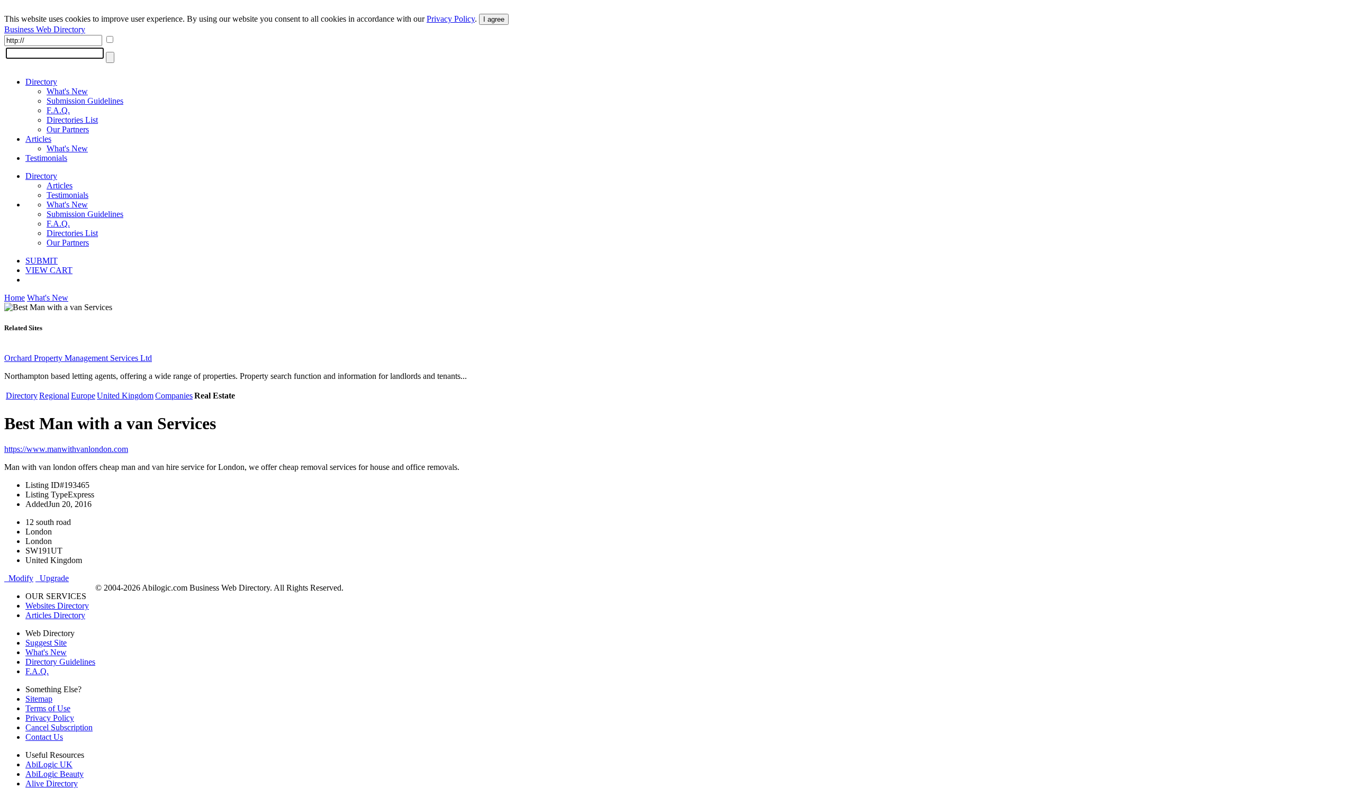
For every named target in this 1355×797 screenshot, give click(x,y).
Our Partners (68, 129)
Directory (41, 81)
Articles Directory (55, 615)
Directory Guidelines (60, 661)
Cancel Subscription (59, 727)
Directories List (72, 119)
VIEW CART (49, 270)
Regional (54, 395)
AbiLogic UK (49, 764)
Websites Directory (57, 605)
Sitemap (38, 698)
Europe (83, 395)
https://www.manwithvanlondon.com (66, 449)
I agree (493, 19)
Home (14, 297)
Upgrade (52, 578)
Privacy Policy (451, 18)
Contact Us (44, 736)
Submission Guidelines (85, 100)
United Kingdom (125, 395)
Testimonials (46, 157)
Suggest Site (46, 642)
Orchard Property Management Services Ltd (78, 358)
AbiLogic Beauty (54, 773)
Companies (174, 395)
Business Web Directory (44, 29)
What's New (67, 91)
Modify (18, 578)
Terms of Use (47, 708)
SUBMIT (41, 260)
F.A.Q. (58, 110)
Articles (38, 138)
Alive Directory (51, 783)
